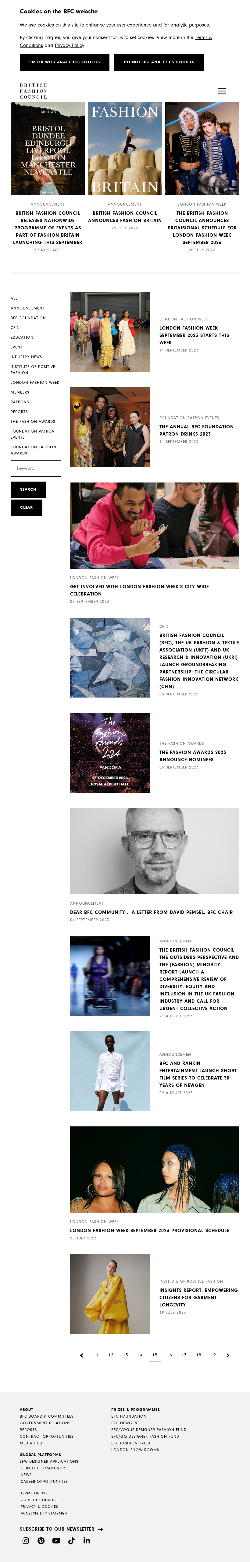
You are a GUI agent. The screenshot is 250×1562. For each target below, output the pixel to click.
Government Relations (45, 1423)
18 (199, 1355)
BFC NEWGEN (124, 1423)
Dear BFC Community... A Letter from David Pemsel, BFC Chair (151, 912)
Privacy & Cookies (39, 1507)
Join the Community (43, 1468)
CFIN (15, 328)
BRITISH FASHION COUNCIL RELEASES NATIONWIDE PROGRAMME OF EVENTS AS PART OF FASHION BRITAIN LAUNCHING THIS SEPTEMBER (47, 228)
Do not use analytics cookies (159, 62)
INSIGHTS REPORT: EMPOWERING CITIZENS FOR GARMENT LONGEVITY (198, 1298)
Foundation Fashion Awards (33, 450)
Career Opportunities (44, 1482)
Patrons (20, 402)
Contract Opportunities (46, 1437)
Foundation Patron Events (33, 434)
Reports (19, 412)
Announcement (28, 308)
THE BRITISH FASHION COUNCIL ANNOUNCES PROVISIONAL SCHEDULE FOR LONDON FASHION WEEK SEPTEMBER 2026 (202, 228)
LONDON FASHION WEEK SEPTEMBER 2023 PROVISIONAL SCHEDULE (149, 1230)
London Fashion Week (35, 383)
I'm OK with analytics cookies (64, 62)
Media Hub (31, 1443)
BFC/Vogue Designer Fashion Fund (149, 1430)
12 (111, 1355)
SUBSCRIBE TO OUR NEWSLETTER (57, 1529)
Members (20, 392)
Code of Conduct (39, 1500)
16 (169, 1355)
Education (22, 338)
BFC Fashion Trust (131, 1443)
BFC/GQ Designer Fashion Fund (145, 1437)
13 (125, 1355)
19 (213, 1355)
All (14, 299)
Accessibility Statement (45, 1513)
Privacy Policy (69, 45)
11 (96, 1355)
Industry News (26, 357)
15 (155, 1355)
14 (140, 1355)
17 (184, 1355)
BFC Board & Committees (46, 1417)
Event (17, 347)
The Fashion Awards (33, 422)
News (26, 1475)
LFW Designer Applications (49, 1462)
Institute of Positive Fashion (33, 370)
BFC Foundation (28, 318)
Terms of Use (34, 1493)
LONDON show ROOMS (135, 1450)
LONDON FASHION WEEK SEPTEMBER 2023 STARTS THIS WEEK (194, 335)
